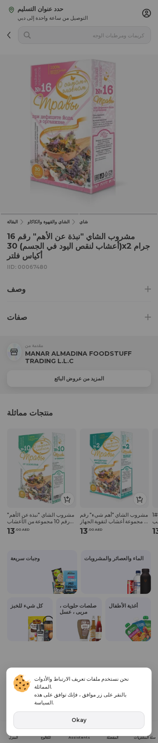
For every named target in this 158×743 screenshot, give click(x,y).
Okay (79, 720)
